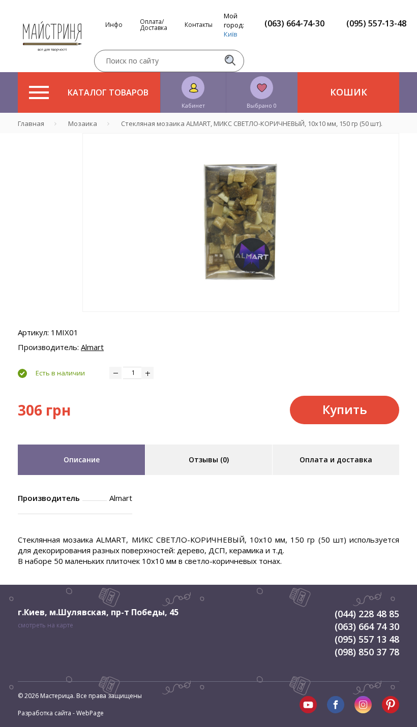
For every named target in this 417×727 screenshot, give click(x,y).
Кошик (348, 92)
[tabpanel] (241, 222)
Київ (230, 34)
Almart (92, 347)
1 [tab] (241, 319)
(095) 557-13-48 (376, 23)
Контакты (199, 25)
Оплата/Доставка (153, 25)
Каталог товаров (108, 92)
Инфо (114, 25)
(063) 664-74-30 (294, 23)
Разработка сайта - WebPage (61, 713)
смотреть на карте (45, 625)
